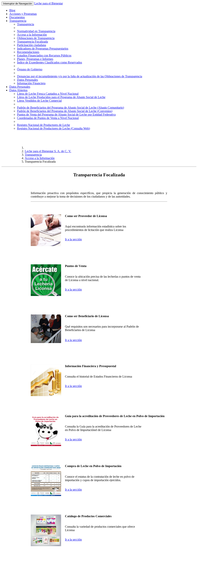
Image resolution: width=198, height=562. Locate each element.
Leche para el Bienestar (48, 3)
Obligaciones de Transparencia (36, 38)
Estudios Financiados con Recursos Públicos (44, 55)
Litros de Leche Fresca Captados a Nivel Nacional (48, 93)
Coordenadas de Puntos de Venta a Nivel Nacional (48, 118)
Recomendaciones (28, 52)
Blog (12, 10)
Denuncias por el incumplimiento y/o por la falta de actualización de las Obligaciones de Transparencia (79, 76)
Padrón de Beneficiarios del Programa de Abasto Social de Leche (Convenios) (64, 111)
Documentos (17, 17)
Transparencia (25, 24)
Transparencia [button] (17, 20)
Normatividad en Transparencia (36, 31)
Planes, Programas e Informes (35, 59)
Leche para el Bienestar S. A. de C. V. (48, 151)
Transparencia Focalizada (32, 41)
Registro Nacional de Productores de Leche (43, 125)
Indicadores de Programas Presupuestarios (42, 48)
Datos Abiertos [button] (18, 90)
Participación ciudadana (31, 45)
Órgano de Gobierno (29, 69)
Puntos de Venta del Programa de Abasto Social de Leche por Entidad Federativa (66, 114)
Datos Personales (27, 79)
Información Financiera (31, 83)
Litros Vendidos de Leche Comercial (39, 100)
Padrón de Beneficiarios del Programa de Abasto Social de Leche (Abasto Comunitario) (70, 107)
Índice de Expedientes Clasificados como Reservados (49, 62)
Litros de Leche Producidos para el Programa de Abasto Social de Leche (61, 97)
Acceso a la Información (32, 34)
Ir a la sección (73, 239)
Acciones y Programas (23, 13)
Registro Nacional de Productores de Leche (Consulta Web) (53, 128)
